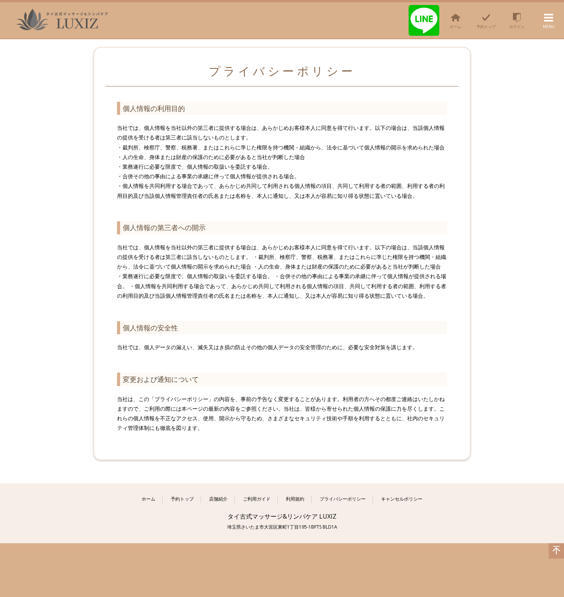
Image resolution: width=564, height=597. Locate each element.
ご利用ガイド (256, 499)
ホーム (148, 499)
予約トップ (182, 499)
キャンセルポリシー (401, 499)
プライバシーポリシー (343, 499)
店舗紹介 (218, 499)
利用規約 (295, 499)
